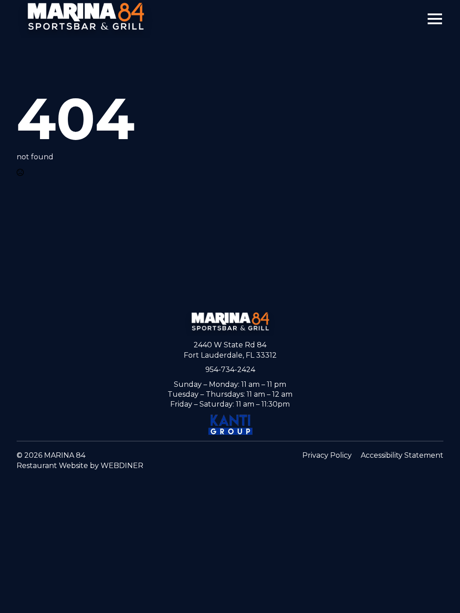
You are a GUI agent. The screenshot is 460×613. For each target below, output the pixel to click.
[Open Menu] (435, 19)
